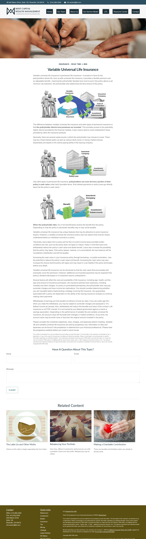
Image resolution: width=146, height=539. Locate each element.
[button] (49, 11)
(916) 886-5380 (55, 2)
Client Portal (132, 2)
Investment (44, 516)
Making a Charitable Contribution (110, 444)
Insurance (43, 521)
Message (10, 369)
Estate (42, 518)
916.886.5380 (16, 513)
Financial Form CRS (71, 511)
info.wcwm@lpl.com (74, 2)
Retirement (44, 513)
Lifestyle (43, 530)
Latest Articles (45, 533)
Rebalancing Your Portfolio (62, 444)
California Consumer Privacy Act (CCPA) (120, 530)
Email (76, 353)
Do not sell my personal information (105, 531)
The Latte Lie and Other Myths (21, 444)
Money (42, 527)
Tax (41, 524)
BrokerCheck (102, 515)
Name (8, 353)
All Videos (43, 536)
